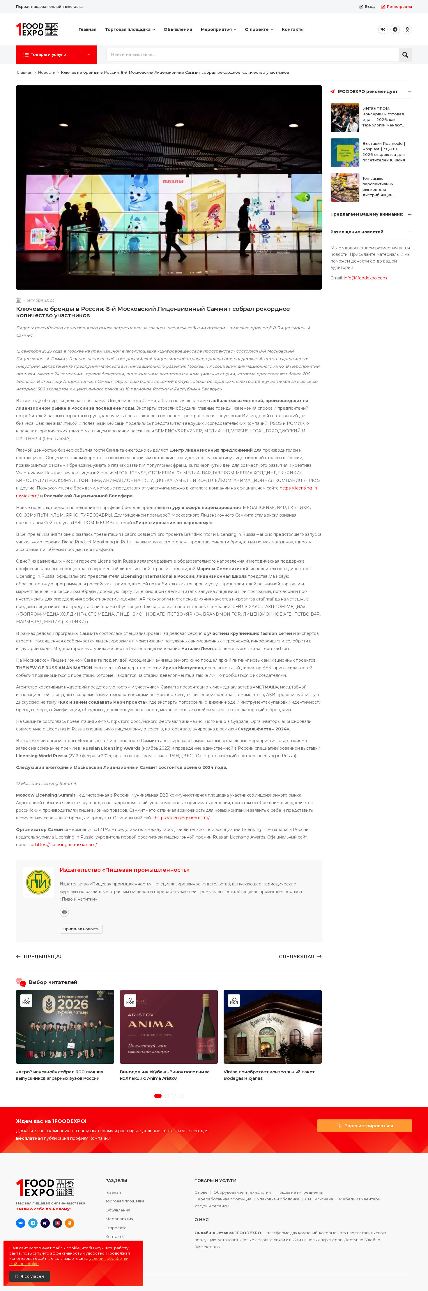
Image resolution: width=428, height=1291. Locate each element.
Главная (87, 29)
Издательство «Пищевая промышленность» (125, 870)
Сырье (201, 1192)
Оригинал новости (81, 929)
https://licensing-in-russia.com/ (66, 844)
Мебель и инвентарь (359, 1199)
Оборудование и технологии (242, 1192)
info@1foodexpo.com (365, 278)
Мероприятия (216, 29)
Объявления (178, 29)
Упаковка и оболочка (278, 1199)
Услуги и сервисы (211, 1206)
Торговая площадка (128, 29)
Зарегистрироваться (368, 1125)
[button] (57, 54)
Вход (370, 6)
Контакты (293, 29)
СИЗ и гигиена (319, 1199)
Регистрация (399, 6)
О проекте (257, 29)
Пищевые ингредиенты (300, 1192)
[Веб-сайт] (64, 912)
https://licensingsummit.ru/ (182, 817)
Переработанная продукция (222, 1199)
